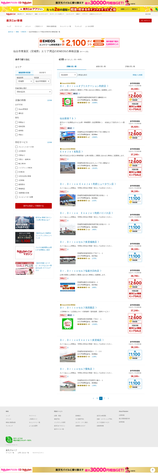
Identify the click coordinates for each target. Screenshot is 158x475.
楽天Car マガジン (59, 426)
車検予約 (57, 419)
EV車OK (22, 172)
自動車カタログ (80, 426)
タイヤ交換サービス (103, 422)
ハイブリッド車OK (25, 168)
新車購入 (78, 415)
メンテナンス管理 (59, 422)
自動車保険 (100, 426)
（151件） (95, 168)
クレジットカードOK (26, 147)
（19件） (94, 385)
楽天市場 (147, 14)
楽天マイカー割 (59, 429)
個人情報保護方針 (124, 418)
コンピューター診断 (26, 197)
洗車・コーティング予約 (104, 419)
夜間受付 (22, 184)
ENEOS (23, 32)
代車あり (22, 155)
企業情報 (121, 415)
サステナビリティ (38, 453)
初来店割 (22, 126)
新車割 (21, 131)
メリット (28, 26)
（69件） (94, 287)
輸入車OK (22, 163)
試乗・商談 (57, 415)
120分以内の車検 (25, 176)
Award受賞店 (23, 109)
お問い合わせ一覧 (23, 453)
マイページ (18, 26)
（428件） (95, 103)
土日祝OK (22, 151)
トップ (9, 26)
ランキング (78, 26)
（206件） (95, 137)
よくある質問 (89, 26)
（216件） (95, 324)
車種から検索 (137, 75)
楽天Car (10, 32)
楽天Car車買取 (101, 415)
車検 (17, 32)
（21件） (94, 201)
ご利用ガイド (39, 26)
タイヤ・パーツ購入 (82, 422)
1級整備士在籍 (24, 193)
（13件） (94, 357)
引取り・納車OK (25, 159)
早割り (21, 135)
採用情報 (121, 422)
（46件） (94, 229)
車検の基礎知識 (51, 26)
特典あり (22, 122)
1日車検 (21, 180)
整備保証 (22, 189)
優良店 (21, 113)
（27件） (94, 258)
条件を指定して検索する (33, 206)
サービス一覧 (10, 453)
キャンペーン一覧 (65, 26)
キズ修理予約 (80, 419)
